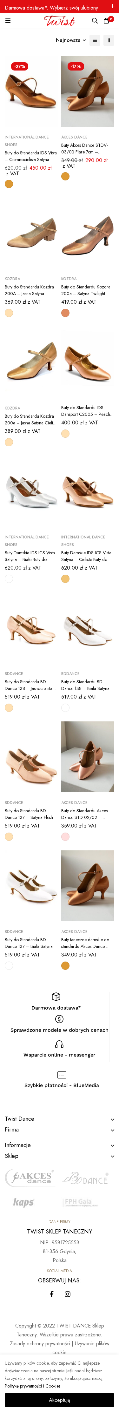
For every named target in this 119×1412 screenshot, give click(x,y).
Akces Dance (74, 137)
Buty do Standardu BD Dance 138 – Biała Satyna (85, 685)
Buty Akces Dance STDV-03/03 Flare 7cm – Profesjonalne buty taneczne (87, 152)
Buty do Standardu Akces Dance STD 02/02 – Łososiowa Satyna (84, 817)
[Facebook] (52, 1294)
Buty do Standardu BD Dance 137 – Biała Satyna (29, 942)
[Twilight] (65, 313)
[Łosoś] (65, 837)
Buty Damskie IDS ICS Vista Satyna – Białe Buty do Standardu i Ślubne (30, 559)
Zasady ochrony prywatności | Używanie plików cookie (59, 1348)
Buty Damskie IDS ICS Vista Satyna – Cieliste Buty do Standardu (86, 559)
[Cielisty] (65, 579)
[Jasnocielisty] (9, 313)
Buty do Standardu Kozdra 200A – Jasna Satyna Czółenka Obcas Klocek (29, 293)
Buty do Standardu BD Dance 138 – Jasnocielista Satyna (28, 688)
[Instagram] (67, 1294)
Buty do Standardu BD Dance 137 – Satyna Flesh (29, 814)
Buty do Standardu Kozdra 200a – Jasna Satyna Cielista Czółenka (31, 423)
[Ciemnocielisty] (9, 184)
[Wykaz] (94, 40)
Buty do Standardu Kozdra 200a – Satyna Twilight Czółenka (85, 293)
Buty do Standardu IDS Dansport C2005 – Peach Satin (85, 414)
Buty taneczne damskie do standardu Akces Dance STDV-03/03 (85, 946)
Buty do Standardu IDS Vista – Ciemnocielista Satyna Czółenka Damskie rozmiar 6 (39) (31, 163)
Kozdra (12, 279)
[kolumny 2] (108, 40)
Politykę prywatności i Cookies (32, 1386)
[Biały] (9, 579)
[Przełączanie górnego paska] (112, 6)
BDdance (14, 674)
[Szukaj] (95, 20)
